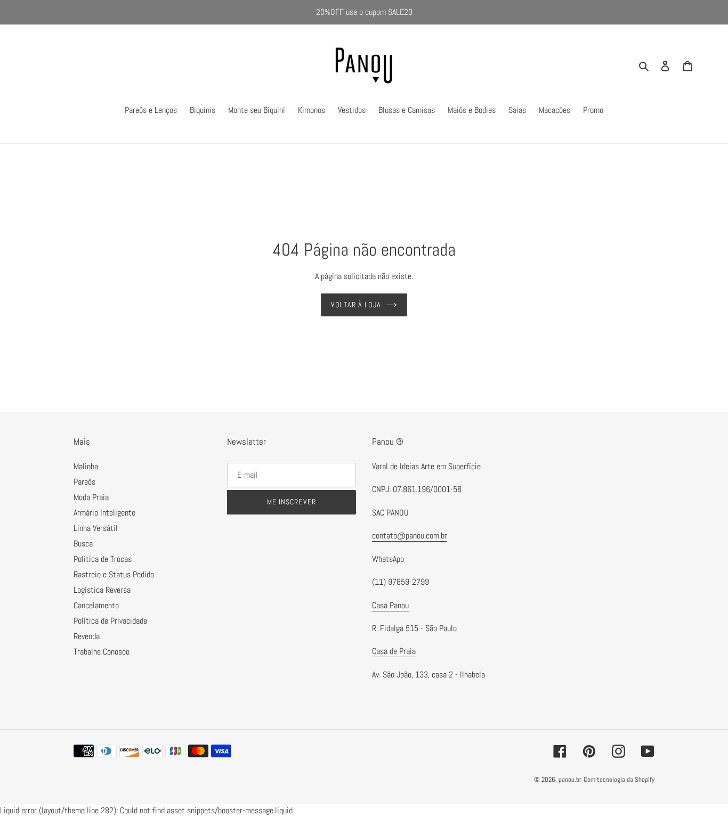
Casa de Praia (394, 651)
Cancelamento (96, 605)
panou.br (570, 779)
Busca (83, 543)
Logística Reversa (102, 589)
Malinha (86, 466)
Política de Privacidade (110, 620)
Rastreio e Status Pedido (114, 574)
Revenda (87, 636)
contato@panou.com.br (409, 535)
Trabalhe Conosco (102, 651)
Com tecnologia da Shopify (619, 779)
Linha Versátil (96, 528)
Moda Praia (91, 497)
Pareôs (84, 481)
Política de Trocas (103, 559)
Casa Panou (390, 605)
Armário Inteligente (104, 512)
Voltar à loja (356, 304)
